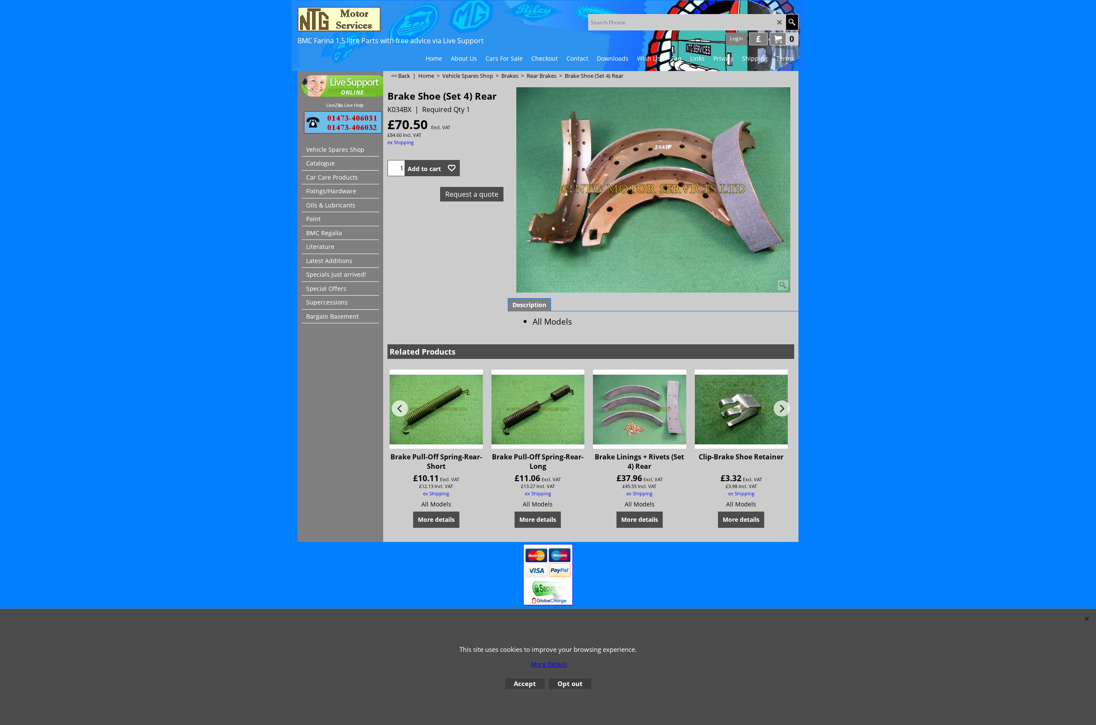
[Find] (792, 22)
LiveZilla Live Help (344, 105)
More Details (549, 664)
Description (529, 305)
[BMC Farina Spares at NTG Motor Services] (372, 19)
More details (436, 519)
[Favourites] (451, 168)
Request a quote (471, 194)
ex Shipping (400, 142)
